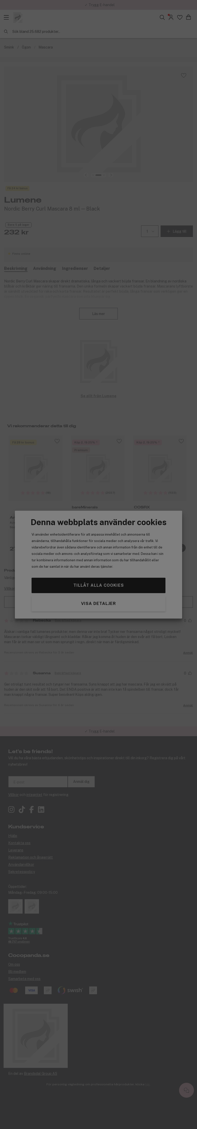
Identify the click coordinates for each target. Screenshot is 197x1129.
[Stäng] (139, 519)
